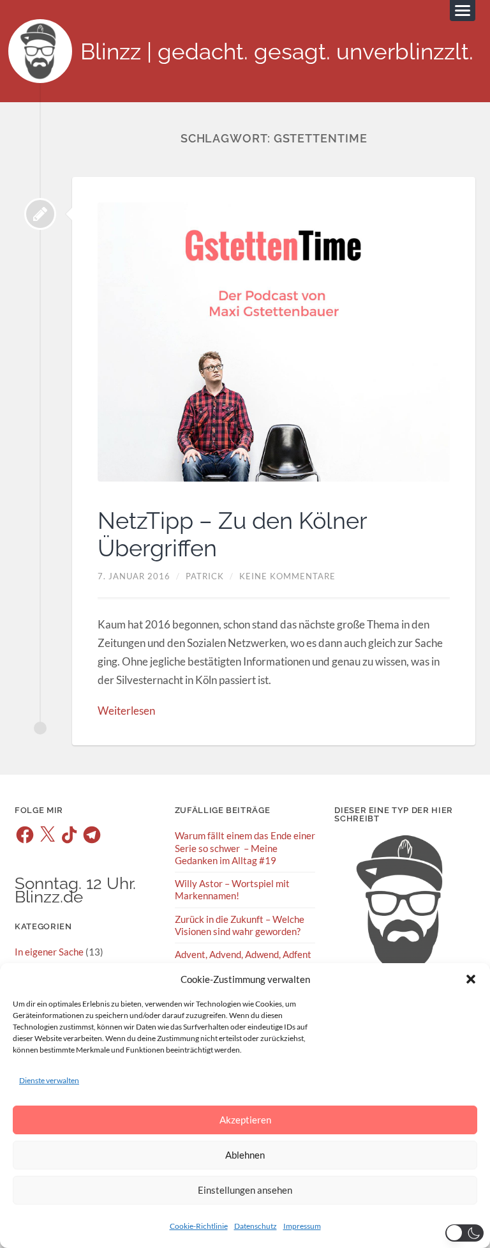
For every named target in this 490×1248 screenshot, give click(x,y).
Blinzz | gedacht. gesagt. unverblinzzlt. (276, 51)
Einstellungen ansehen (245, 1190)
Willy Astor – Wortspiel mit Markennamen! (232, 889)
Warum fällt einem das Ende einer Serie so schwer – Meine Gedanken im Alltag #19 (245, 847)
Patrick (205, 576)
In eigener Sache (49, 951)
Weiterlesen (126, 710)
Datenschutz (255, 1226)
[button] (470, 979)
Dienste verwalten (49, 1080)
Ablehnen (245, 1154)
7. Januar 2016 (134, 576)
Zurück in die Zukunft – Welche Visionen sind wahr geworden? (239, 925)
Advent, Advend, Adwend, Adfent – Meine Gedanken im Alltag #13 (243, 960)
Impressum (302, 1226)
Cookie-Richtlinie (199, 1226)
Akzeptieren (245, 1119)
